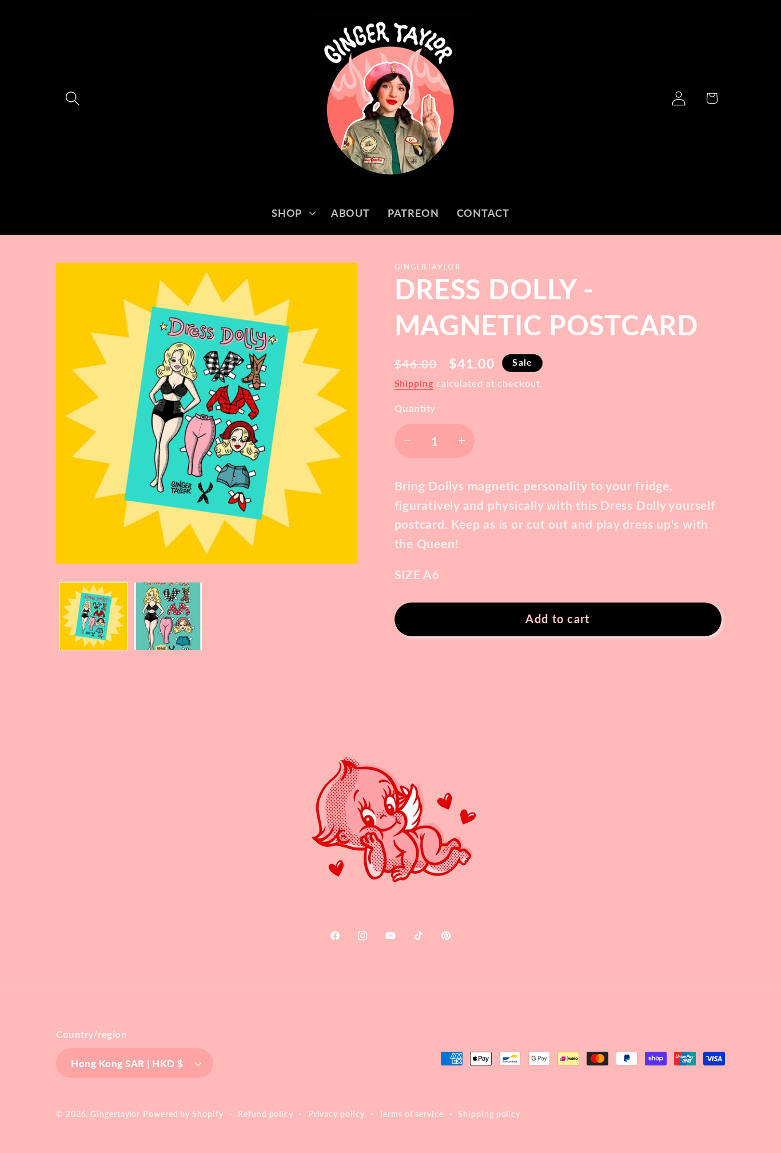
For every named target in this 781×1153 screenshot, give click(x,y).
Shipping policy (489, 1114)
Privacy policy (336, 1114)
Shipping (414, 383)
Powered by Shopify (183, 1114)
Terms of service (411, 1114)
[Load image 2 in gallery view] (168, 616)
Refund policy (265, 1114)
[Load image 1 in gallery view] (93, 616)
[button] (72, 98)
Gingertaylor (115, 1114)
